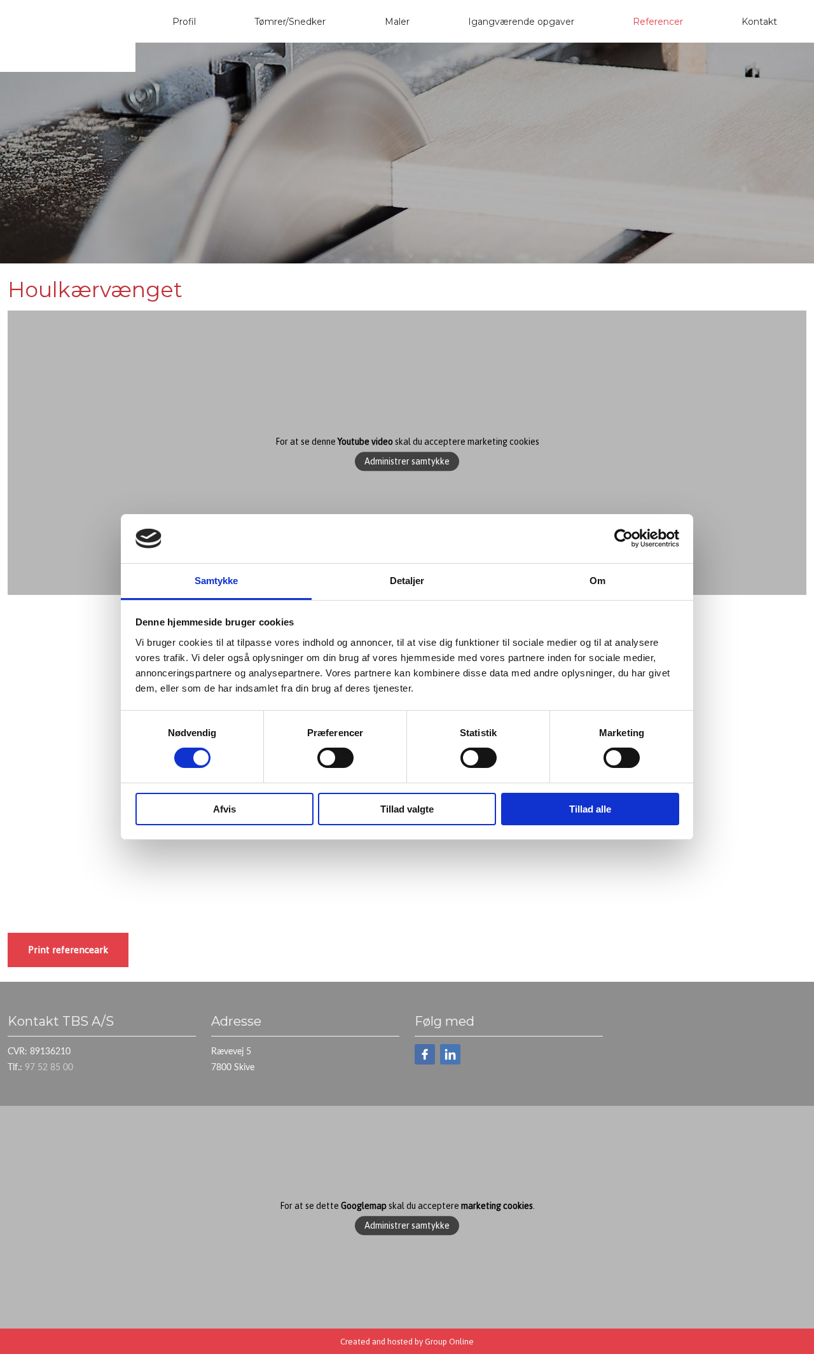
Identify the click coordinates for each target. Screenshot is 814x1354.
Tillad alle (590, 809)
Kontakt (759, 21)
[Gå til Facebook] (425, 1054)
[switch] (335, 758)
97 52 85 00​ (49, 1067)
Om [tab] (597, 580)
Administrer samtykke (407, 462)
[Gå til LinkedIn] (450, 1054)
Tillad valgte (407, 809)
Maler (397, 21)
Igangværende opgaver (521, 21)
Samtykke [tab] (216, 580)
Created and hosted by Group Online (407, 1341)
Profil (184, 21)
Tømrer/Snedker (290, 21)
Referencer (658, 21)
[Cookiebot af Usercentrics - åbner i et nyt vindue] (623, 538)
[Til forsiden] (68, 44)
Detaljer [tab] (407, 580)
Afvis (224, 809)
